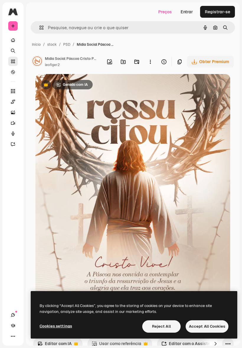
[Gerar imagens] (13, 112)
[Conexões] (13, 315)
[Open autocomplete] (39, 27)
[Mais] (13, 336)
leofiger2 (52, 65)
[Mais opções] (150, 62)
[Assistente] (13, 144)
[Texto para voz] (13, 133)
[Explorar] (13, 72)
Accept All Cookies (207, 326)
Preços (165, 11)
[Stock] (13, 61)
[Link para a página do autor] (37, 62)
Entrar (187, 11)
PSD (66, 44)
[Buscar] (13, 50)
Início (36, 44)
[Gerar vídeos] (13, 123)
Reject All (161, 326)
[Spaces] (13, 101)
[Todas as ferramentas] (13, 91)
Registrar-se (217, 11)
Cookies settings (56, 326)
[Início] (13, 40)
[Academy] (13, 325)
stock (52, 44)
